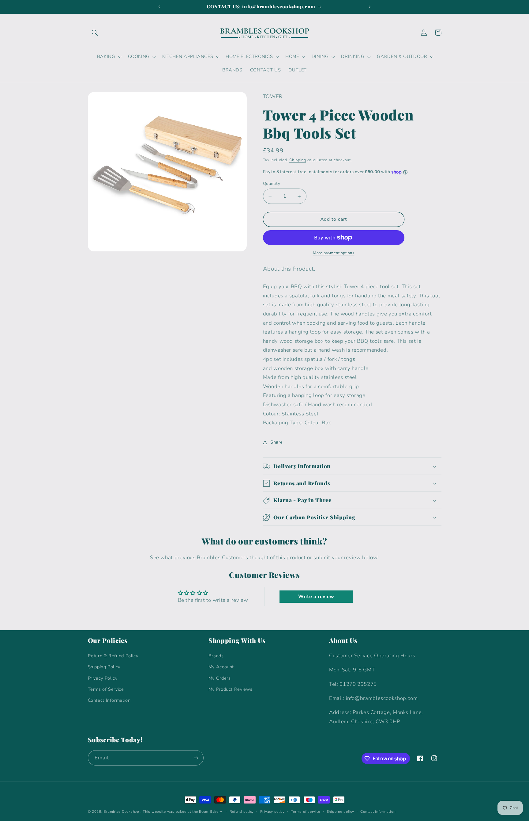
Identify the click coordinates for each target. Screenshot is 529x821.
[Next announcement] (369, 6)
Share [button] (276, 442)
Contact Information (109, 700)
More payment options (334, 252)
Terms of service (305, 811)
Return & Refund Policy (113, 656)
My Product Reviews (230, 689)
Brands (216, 656)
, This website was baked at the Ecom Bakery (181, 811)
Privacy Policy (103, 678)
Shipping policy (340, 811)
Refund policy (242, 811)
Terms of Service (106, 689)
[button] (95, 32)
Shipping (297, 159)
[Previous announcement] (159, 6)
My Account (221, 667)
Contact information (377, 811)
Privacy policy (272, 811)
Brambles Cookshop (121, 811)
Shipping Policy (104, 667)
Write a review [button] (316, 596)
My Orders (219, 678)
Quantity (271, 183)
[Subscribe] (196, 757)
